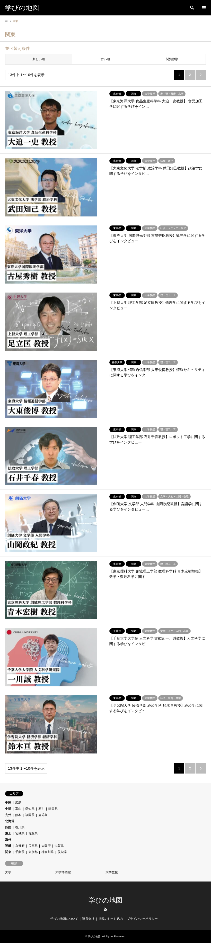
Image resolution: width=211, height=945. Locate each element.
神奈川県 (47, 852)
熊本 (18, 815)
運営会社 (88, 919)
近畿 (8, 846)
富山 (18, 809)
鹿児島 (43, 815)
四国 (8, 827)
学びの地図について (64, 919)
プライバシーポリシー (142, 919)
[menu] (203, 7)
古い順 (105, 59)
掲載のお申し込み (110, 919)
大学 (8, 872)
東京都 (33, 852)
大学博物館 (63, 872)
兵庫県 (33, 846)
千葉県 (19, 852)
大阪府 (46, 846)
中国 (8, 802)
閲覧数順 (172, 59)
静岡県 (53, 809)
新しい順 (38, 59)
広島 (18, 802)
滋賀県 (59, 846)
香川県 (19, 827)
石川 (41, 809)
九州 (8, 815)
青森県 (33, 833)
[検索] (191, 7)
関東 (8, 852)
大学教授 (112, 872)
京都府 (19, 846)
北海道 (9, 821)
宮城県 (19, 833)
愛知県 (29, 809)
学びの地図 (105, 900)
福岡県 (29, 815)
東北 (8, 833)
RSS (105, 909)
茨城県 (62, 852)
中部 (8, 809)
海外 (8, 839)
